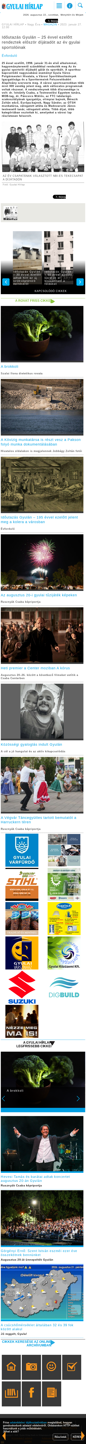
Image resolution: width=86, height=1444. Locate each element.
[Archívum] (11, 1399)
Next (80, 1101)
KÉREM (77, 1436)
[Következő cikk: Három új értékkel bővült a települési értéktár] (4, 1435)
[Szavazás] (71, 1373)
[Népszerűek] (51, 1373)
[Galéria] (31, 1373)
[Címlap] (11, 1373)
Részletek (60, 1436)
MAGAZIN (50, 24)
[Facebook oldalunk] (31, 1399)
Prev (6, 1101)
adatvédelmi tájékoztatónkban (28, 1422)
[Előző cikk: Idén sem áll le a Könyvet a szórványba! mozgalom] (83, 1435)
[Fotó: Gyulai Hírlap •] (10, 220)
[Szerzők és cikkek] (51, 1399)
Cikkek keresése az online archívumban (26, 1343)
